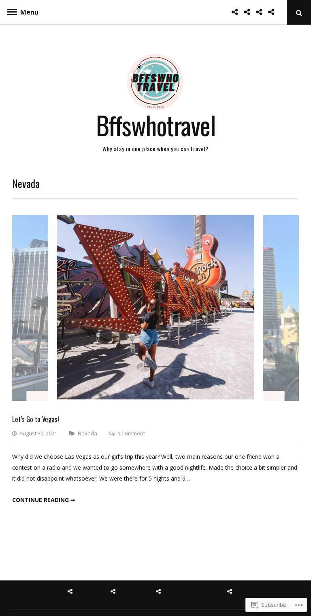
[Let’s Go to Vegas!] (155, 399)
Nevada (87, 433)
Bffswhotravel (155, 124)
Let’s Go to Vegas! (35, 419)
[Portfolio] (273, 12)
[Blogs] (249, 12)
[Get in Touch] (261, 12)
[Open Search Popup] (299, 12)
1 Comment (131, 433)
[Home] (237, 12)
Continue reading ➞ (43, 500)
